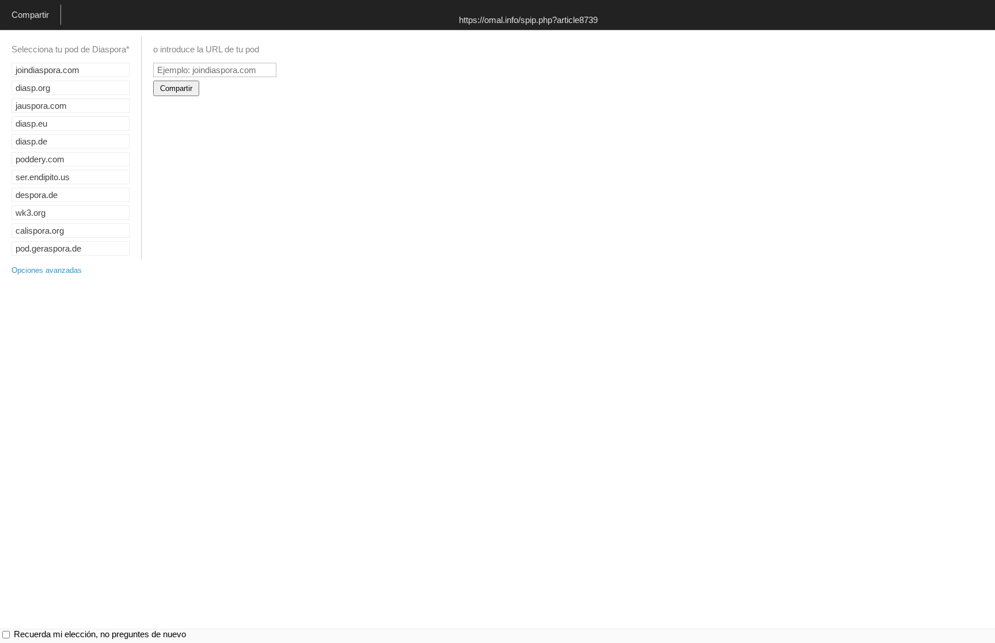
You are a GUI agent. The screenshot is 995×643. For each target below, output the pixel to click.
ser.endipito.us (43, 177)
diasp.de (31, 141)
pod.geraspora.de (48, 248)
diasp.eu (31, 123)
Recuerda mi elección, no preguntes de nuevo (100, 634)
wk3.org (30, 213)
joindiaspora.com (47, 70)
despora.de (37, 195)
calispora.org (40, 230)
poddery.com (40, 159)
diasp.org (33, 88)
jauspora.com (41, 106)
